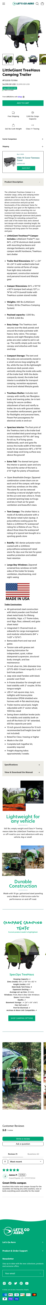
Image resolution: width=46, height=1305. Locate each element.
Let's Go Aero (9, 1242)
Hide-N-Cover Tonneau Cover (28, 159)
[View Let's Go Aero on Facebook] (10, 1283)
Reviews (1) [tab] (12, 1154)
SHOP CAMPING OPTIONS (22, 1018)
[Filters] (5, 1161)
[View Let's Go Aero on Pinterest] (21, 1283)
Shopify (26, 1290)
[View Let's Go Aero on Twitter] (15, 1283)
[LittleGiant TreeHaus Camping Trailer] (7, 59)
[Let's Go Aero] (23, 3)
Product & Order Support (14, 1250)
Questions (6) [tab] (33, 1154)
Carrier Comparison (9, 139)
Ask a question (23, 1144)
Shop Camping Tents (22, 1083)
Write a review (23, 1138)
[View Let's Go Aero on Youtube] (27, 1283)
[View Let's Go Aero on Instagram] (4, 1283)
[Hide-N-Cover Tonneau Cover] (9, 162)
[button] (37, 3)
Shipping (5, 146)
